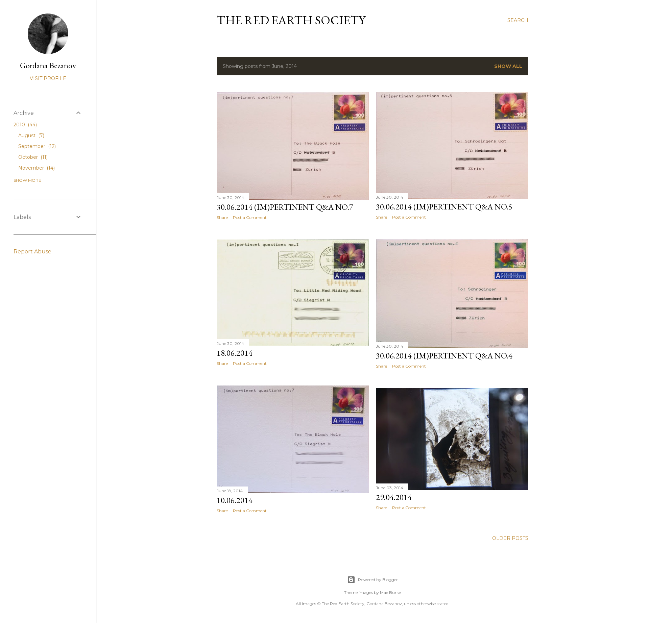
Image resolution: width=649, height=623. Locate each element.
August (30, 135)
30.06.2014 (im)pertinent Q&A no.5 (444, 206)
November (35, 168)
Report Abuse (32, 251)
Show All (508, 66)
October (32, 157)
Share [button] (222, 217)
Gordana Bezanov (48, 65)
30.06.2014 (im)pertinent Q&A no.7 (285, 207)
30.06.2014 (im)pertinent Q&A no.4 (444, 355)
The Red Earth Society (291, 20)
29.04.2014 (394, 497)
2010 (24, 125)
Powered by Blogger (378, 579)
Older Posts (510, 538)
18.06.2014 (235, 353)
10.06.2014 (235, 500)
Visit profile (48, 78)
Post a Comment (250, 217)
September (36, 146)
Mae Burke (390, 592)
